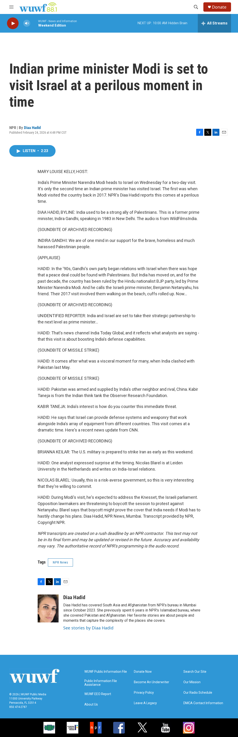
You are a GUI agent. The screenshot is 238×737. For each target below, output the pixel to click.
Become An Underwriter (151, 682)
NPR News (60, 562)
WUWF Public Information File (105, 671)
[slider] (34, 23)
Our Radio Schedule (197, 692)
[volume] (27, 23)
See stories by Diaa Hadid (88, 628)
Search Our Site (194, 671)
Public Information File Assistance (100, 682)
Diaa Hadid (32, 127)
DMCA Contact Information (203, 703)
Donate (219, 7)
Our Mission (192, 682)
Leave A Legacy (145, 703)
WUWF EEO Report (97, 694)
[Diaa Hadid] (48, 608)
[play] (13, 23)
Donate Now (143, 671)
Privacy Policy (144, 692)
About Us (91, 704)
